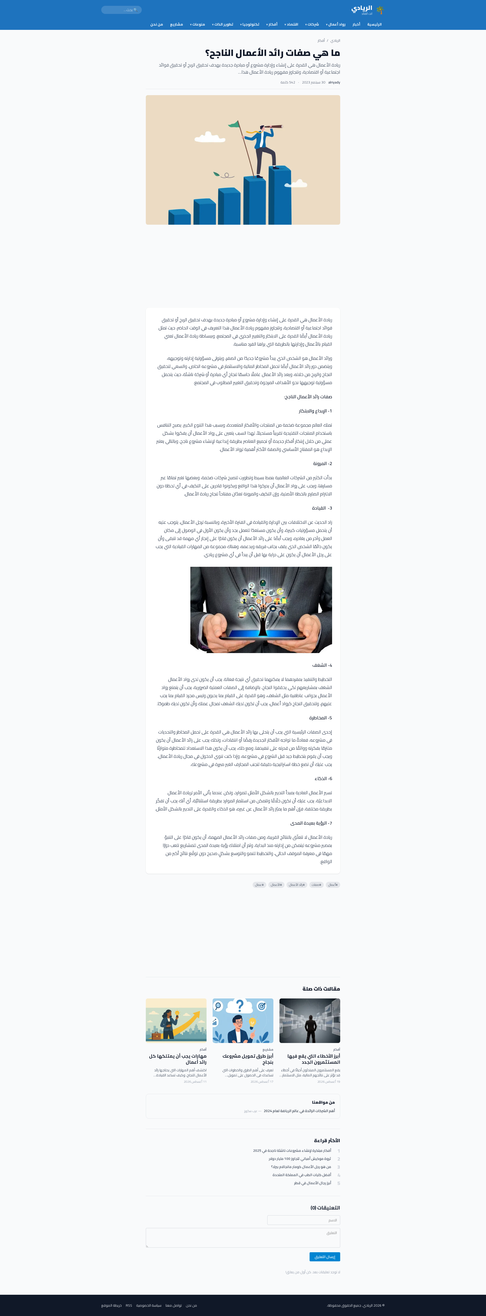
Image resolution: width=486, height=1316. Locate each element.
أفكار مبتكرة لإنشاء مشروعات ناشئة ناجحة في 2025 (292, 1150)
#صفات (316, 885)
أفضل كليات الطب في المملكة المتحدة (302, 1175)
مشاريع (176, 24)
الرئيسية (374, 24)
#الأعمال (276, 885)
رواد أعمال (336, 24)
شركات (312, 24)
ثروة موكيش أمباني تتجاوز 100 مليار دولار (300, 1158)
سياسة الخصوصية (148, 1305)
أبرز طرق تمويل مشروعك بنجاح (247, 1059)
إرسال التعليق (325, 1257)
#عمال (259, 885)
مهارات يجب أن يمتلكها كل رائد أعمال (178, 1059)
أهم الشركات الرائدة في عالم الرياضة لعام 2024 (299, 1111)
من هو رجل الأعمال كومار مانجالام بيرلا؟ (301, 1166)
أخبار (356, 24)
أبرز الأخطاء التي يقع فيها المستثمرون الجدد (313, 1059)
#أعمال (333, 885)
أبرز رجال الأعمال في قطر (312, 1183)
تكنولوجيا (249, 24)
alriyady (334, 82)
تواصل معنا (174, 1305)
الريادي (335, 40)
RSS (129, 1305)
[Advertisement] (243, 266)
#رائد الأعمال (297, 885)
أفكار (271, 24)
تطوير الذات (222, 24)
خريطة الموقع (111, 1305)
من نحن (156, 24)
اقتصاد (291, 24)
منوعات (197, 24)
